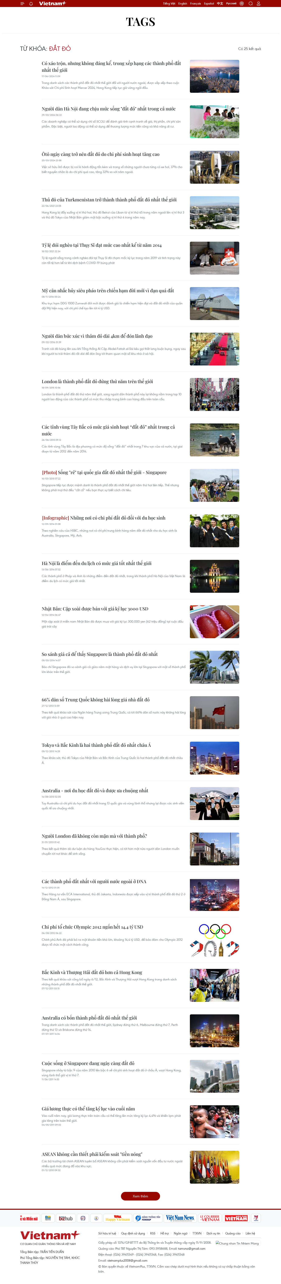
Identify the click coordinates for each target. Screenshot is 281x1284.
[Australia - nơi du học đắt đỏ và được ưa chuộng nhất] (214, 803)
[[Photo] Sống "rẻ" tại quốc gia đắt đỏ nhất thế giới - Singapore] (214, 485)
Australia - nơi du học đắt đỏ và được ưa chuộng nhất (95, 790)
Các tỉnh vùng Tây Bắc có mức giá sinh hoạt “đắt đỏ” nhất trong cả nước (108, 430)
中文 (220, 3)
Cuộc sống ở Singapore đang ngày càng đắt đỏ (88, 1063)
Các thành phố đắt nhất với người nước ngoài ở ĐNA (94, 881)
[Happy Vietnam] (117, 1218)
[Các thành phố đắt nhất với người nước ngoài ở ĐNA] (214, 894)
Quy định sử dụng (133, 1233)
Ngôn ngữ (180, 1233)
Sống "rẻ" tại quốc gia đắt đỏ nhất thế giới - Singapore (112, 472)
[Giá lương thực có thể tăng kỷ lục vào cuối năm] (214, 1121)
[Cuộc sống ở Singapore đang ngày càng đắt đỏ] (214, 1076)
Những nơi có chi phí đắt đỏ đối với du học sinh (117, 518)
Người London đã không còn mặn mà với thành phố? (94, 836)
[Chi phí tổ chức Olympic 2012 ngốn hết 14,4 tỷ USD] (214, 939)
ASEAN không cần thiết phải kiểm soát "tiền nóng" (92, 1154)
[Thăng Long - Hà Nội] (241, 3)
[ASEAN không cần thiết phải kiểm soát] (214, 1167)
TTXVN (197, 1233)
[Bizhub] (66, 1218)
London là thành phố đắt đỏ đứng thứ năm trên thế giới (97, 381)
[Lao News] (83, 1218)
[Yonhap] (148, 1218)
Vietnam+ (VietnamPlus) (52, 3)
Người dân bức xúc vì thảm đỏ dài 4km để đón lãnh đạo (97, 336)
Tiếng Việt (169, 3)
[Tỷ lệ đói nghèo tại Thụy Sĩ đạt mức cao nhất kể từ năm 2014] (214, 258)
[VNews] (256, 1218)
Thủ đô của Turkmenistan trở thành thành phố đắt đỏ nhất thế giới (109, 199)
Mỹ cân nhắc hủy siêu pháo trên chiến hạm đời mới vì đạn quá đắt (108, 290)
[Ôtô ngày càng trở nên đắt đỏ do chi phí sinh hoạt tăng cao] (214, 167)
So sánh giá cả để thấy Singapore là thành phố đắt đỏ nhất (100, 654)
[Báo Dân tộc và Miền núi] (25, 1218)
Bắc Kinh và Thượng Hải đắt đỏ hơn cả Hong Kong (92, 972)
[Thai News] (96, 1218)
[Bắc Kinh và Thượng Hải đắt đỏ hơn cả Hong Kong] (214, 985)
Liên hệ (250, 1233)
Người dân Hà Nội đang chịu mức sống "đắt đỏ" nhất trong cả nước (109, 109)
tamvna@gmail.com (192, 1248)
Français (195, 3)
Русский (231, 3)
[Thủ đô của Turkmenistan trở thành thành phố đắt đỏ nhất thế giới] (214, 212)
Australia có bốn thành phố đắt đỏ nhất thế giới (89, 1018)
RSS (152, 1233)
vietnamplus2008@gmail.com (127, 1260)
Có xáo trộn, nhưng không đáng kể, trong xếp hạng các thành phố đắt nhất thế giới (111, 66)
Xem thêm (140, 1196)
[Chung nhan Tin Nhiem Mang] (238, 1243)
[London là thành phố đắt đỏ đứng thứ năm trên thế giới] (214, 394)
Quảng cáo (232, 1233)
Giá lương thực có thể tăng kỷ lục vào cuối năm (88, 1108)
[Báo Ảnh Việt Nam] (236, 1218)
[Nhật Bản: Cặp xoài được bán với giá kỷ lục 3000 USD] (214, 621)
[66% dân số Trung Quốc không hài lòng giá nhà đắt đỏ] (214, 712)
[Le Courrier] (210, 1218)
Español (209, 3)
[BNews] (48, 1218)
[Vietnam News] (180, 1218)
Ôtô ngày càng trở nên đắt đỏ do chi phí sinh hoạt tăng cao (100, 154)
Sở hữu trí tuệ (107, 1233)
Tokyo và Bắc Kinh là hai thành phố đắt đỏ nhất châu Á (96, 745)
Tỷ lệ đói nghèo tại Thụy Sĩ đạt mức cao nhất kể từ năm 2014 (102, 245)
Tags (140, 21)
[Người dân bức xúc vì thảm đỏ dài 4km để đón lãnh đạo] (214, 349)
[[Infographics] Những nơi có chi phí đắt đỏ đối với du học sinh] (214, 530)
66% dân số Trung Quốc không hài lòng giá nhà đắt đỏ (96, 699)
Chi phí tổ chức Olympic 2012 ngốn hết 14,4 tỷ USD (92, 927)
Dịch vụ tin (213, 1233)
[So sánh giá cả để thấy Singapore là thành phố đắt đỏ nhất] (214, 667)
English (182, 3)
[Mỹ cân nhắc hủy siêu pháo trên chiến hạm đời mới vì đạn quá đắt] (214, 303)
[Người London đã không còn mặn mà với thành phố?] (214, 849)
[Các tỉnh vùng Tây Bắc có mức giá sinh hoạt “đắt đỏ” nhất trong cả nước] (214, 439)
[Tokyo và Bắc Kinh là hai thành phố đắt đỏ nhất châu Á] (214, 758)
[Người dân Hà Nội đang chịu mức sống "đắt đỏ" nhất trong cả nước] (214, 121)
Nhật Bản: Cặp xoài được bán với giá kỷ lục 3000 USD (95, 608)
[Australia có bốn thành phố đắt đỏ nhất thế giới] (214, 1030)
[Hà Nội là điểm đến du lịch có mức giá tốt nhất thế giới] (214, 576)
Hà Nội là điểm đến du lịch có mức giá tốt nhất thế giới (97, 563)
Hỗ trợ (164, 1233)
